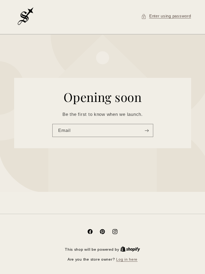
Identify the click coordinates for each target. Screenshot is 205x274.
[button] (166, 16)
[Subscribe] (146, 130)
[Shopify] (130, 250)
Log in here (126, 259)
